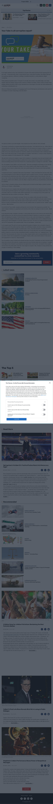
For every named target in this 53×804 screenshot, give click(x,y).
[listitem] (26, 402)
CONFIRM (16, 419)
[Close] (50, 383)
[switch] (43, 405)
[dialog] (26, 402)
